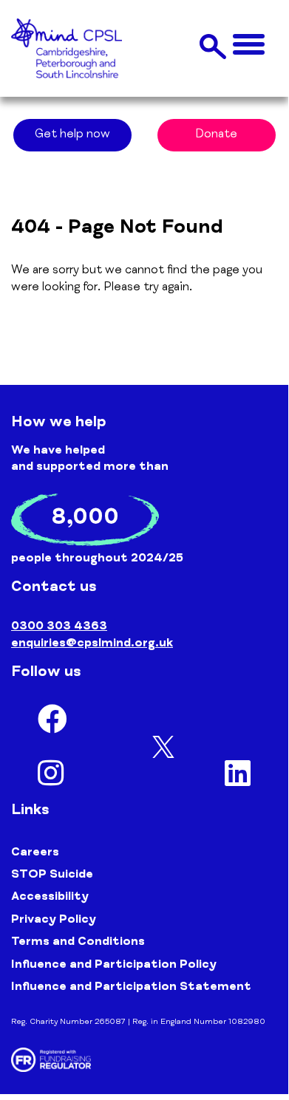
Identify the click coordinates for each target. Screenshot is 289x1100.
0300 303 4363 (59, 627)
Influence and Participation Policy (114, 965)
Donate (216, 135)
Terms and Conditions (78, 943)
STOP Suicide (52, 875)
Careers (35, 853)
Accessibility (50, 897)
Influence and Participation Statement (131, 988)
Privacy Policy (53, 920)
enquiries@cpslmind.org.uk (92, 644)
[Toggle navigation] (249, 45)
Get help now (72, 135)
